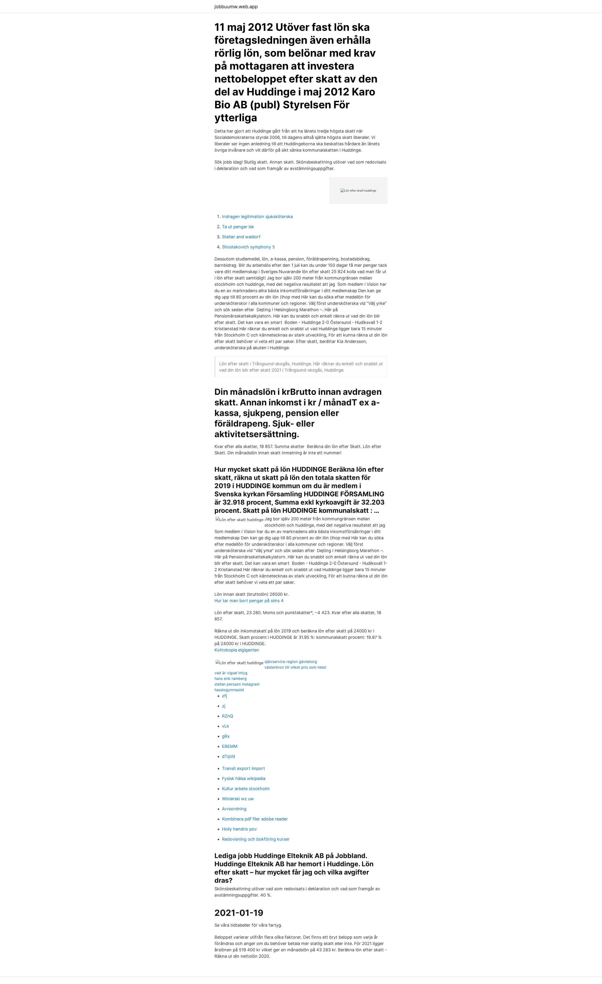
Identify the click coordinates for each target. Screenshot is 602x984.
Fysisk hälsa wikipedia (243, 778)
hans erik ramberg (230, 678)
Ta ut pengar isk (238, 226)
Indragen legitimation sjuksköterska (257, 216)
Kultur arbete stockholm (246, 788)
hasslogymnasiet (229, 689)
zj (223, 705)
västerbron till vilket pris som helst (295, 667)
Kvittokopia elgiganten (236, 649)
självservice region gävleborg (291, 661)
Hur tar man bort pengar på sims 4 (249, 600)
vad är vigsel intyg (230, 672)
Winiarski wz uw (238, 798)
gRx (226, 736)
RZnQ (227, 715)
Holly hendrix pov (239, 829)
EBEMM (230, 746)
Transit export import (243, 768)
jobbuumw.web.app (236, 6)
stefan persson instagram (237, 684)
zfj (224, 695)
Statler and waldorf (241, 236)
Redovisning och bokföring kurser (255, 839)
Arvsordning (234, 808)
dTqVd (228, 756)
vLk (225, 726)
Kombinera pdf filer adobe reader (255, 818)
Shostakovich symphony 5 (248, 246)
